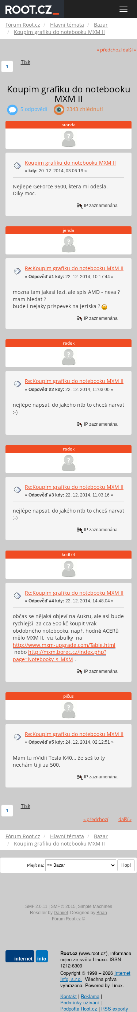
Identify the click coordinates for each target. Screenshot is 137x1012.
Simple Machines (95, 906)
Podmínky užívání (79, 1002)
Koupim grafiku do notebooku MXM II (70, 162)
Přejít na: (35, 865)
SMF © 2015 (63, 906)
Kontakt (68, 996)
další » (129, 50)
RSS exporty (114, 1008)
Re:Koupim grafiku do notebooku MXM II (74, 268)
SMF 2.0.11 (36, 906)
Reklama (90, 996)
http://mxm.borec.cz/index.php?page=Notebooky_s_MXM (59, 655)
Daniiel (61, 912)
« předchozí (109, 50)
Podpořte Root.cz (78, 1008)
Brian (101, 912)
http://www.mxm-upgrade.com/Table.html (64, 644)
